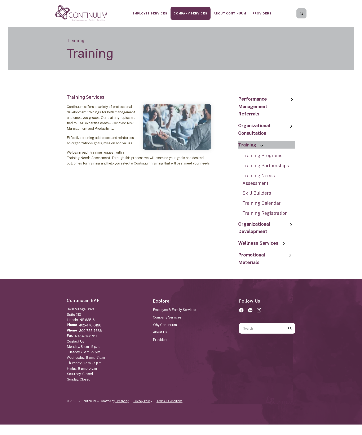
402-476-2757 (86, 336)
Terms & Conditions (169, 401)
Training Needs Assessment (258, 179)
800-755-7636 (90, 331)
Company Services (190, 13)
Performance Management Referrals (252, 106)
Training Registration (265, 213)
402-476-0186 (90, 325)
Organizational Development (254, 227)
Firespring (122, 401)
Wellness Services (258, 243)
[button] (301, 13)
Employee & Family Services (174, 310)
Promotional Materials (251, 258)
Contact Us (75, 341)
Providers (262, 13)
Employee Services (149, 13)
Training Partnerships (265, 165)
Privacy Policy (142, 401)
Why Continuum (165, 325)
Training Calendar (261, 203)
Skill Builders (256, 193)
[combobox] (307, 13)
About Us (160, 332)
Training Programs (262, 155)
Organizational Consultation (254, 129)
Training (247, 145)
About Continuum (230, 13)
